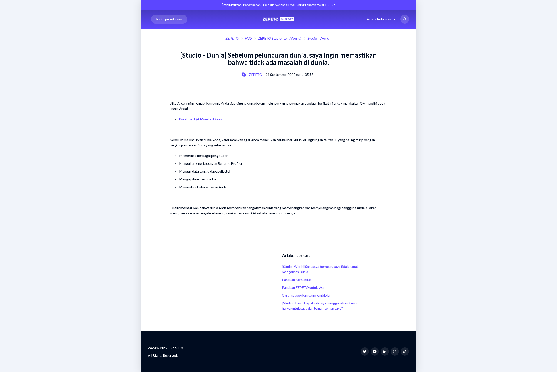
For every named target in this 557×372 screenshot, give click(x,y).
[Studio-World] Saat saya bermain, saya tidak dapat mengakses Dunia (320, 269)
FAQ (248, 38)
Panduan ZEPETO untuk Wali (303, 287)
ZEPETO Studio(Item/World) (279, 38)
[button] (381, 19)
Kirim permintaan (169, 19)
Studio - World (318, 38)
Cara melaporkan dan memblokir (306, 295)
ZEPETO (232, 38)
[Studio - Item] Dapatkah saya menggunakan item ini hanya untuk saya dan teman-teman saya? (320, 305)
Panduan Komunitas (297, 279)
